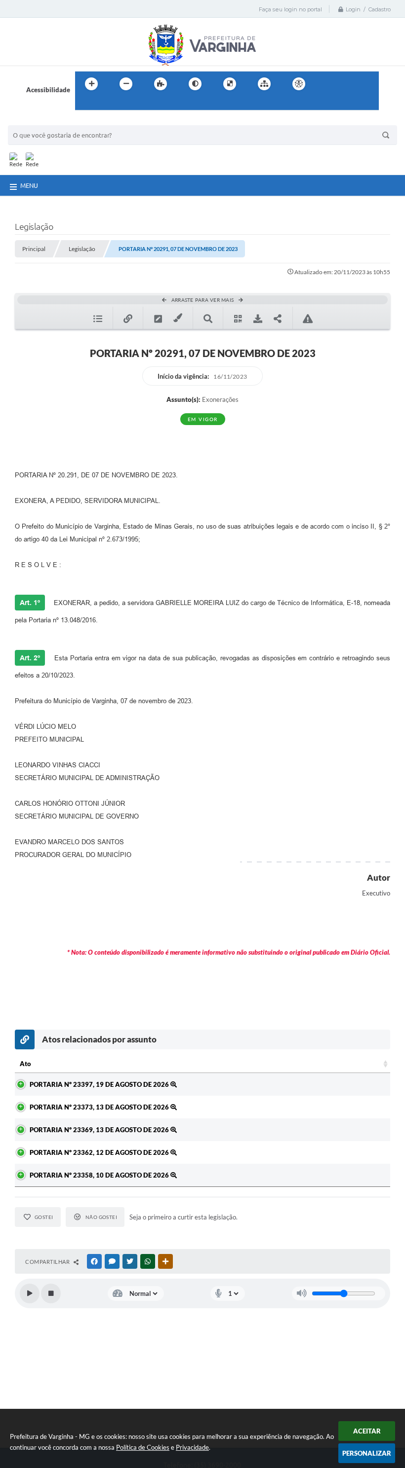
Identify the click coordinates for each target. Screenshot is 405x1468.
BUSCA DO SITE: (37, 120)
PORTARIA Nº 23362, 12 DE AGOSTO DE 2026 (100, 1152)
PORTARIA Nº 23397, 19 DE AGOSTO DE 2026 (100, 1084)
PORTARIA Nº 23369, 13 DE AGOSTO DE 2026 (100, 1130)
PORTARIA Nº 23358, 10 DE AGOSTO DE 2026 (100, 1175)
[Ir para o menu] (349, 84)
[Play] (30, 1293)
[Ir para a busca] (85, 104)
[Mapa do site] (264, 84)
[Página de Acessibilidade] (299, 84)
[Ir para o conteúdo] (327, 84)
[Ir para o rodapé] (107, 104)
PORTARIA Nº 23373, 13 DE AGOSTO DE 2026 (100, 1107)
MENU (29, 185)
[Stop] (51, 1293)
